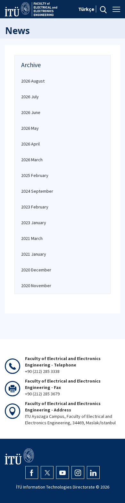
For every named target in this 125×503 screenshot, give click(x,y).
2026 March (32, 160)
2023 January (33, 222)
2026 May (30, 128)
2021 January (33, 254)
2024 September (37, 191)
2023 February (34, 207)
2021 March (32, 238)
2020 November (36, 285)
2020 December (36, 270)
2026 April (30, 144)
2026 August (33, 81)
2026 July (30, 97)
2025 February (34, 175)
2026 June (30, 112)
